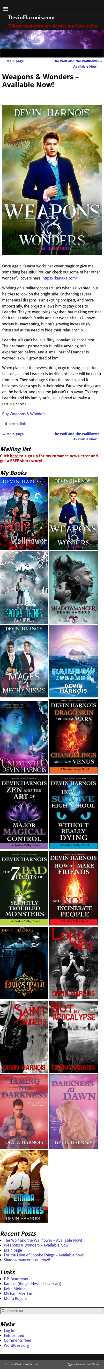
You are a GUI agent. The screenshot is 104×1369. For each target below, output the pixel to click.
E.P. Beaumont (16, 1279)
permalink (17, 424)
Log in (9, 1330)
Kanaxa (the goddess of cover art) (32, 1284)
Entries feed (14, 1335)
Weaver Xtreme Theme (86, 1364)
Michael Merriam (18, 1293)
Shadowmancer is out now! (27, 1260)
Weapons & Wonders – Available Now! (36, 1245)
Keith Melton (15, 1289)
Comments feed (17, 1340)
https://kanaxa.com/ (60, 278)
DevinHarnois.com (31, 17)
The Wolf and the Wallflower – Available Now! (43, 1240)
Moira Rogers (15, 1298)
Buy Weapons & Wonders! (24, 414)
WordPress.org (16, 1345)
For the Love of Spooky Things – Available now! (44, 1255)
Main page (13, 61)
